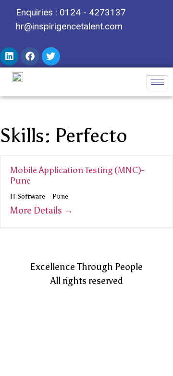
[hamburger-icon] (157, 82)
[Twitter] (51, 56)
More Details (37, 210)
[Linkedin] (9, 56)
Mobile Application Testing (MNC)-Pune (77, 175)
